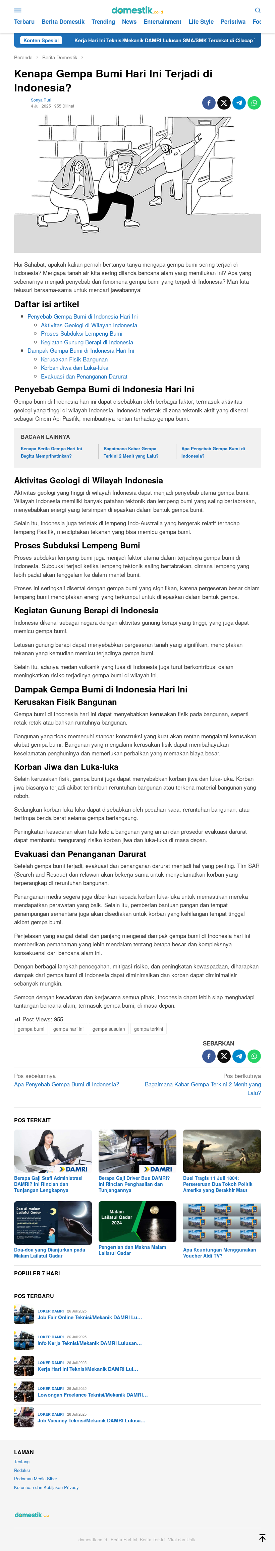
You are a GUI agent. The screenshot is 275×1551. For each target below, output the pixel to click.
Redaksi (22, 1470)
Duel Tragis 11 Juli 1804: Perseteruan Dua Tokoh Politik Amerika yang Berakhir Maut (218, 1183)
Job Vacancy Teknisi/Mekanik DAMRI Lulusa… (92, 1420)
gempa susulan (109, 1028)
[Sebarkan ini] (209, 103)
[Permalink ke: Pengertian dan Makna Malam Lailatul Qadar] (137, 1221)
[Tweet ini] (224, 103)
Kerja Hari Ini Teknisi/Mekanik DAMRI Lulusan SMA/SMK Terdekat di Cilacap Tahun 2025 (145, 40)
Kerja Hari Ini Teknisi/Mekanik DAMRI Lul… (88, 1369)
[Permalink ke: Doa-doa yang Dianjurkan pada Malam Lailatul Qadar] (53, 1223)
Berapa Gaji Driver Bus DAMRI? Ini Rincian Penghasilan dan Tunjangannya (134, 1183)
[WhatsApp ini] (254, 103)
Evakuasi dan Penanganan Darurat (84, 376)
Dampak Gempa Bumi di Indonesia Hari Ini (81, 350)
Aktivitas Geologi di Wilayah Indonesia (89, 325)
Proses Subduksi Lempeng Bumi (81, 333)
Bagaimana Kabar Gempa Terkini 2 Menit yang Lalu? (203, 1084)
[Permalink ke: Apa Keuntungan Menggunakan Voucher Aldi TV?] (222, 1223)
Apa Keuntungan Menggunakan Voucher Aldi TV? (219, 1252)
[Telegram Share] (239, 103)
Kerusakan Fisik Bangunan (74, 359)
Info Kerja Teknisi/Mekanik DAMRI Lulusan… (90, 1343)
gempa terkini (148, 1028)
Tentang (22, 1461)
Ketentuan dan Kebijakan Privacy (46, 1487)
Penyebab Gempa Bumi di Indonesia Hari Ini (83, 316)
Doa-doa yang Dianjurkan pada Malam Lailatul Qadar (49, 1252)
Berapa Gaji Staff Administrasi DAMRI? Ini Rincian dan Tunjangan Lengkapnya (48, 1183)
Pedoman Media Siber (35, 1478)
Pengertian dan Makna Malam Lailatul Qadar (132, 1249)
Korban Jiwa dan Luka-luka (74, 367)
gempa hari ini (68, 1028)
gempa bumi (31, 1028)
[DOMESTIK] (137, 9)
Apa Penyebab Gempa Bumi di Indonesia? (66, 1079)
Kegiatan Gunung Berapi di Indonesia (87, 342)
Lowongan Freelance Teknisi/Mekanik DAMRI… (93, 1395)
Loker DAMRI (51, 1310)
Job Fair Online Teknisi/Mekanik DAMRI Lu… (90, 1317)
